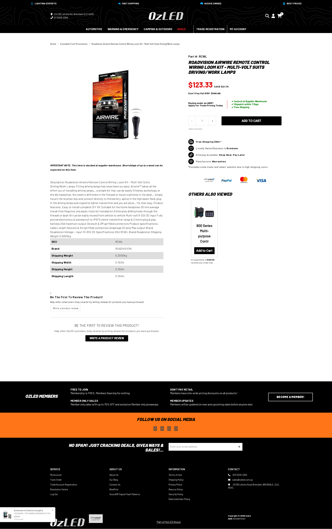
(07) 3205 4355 (239, 475)
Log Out (54, 494)
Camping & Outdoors (158, 29)
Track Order (56, 479)
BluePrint (113, 489)
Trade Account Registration (63, 484)
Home (53, 44)
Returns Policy (176, 489)
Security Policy (176, 494)
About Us (113, 475)
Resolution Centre (59, 489)
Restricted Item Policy (179, 499)
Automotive (94, 29)
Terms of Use (175, 475)
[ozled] (166, 15)
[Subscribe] (238, 447)
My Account (238, 29)
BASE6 (181, 29)
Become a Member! (290, 396)
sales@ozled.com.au (242, 479)
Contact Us (114, 484)
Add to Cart (251, 121)
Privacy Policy (175, 484)
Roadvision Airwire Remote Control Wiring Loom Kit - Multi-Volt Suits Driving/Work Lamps (135, 44)
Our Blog (113, 479)
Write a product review (65, 308)
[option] (204, 236)
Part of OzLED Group (169, 521)
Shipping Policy (176, 479)
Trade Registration (210, 29)
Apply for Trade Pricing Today (205, 105)
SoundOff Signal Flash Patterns (124, 494)
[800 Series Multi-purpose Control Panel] (204, 212)
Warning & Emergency (123, 29)
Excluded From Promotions (73, 44)
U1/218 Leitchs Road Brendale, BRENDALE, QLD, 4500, (253, 486)
